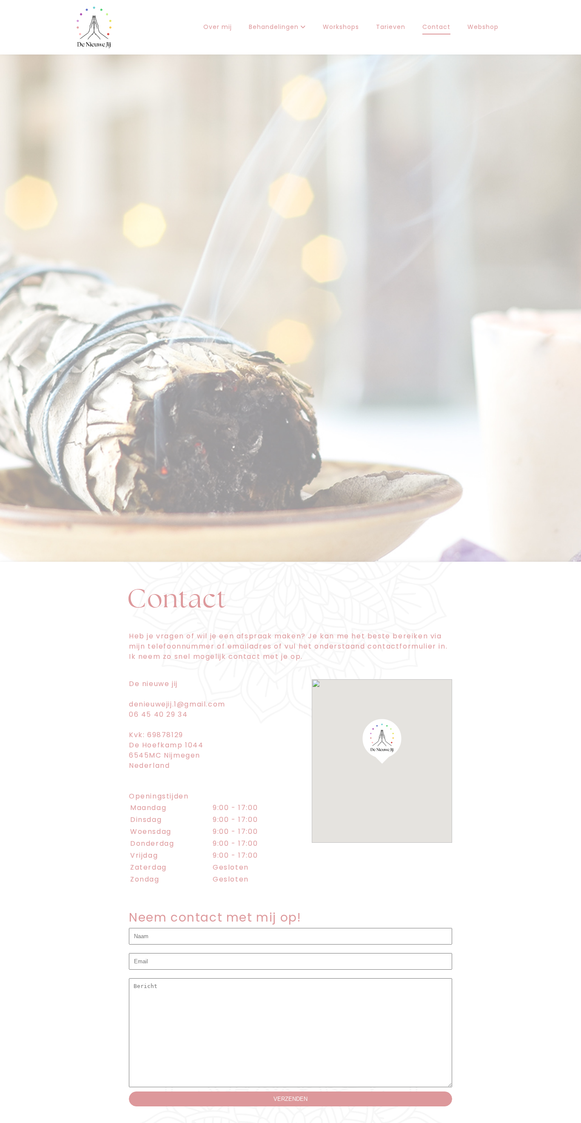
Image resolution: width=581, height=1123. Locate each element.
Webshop (482, 27)
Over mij (217, 27)
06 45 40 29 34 (158, 715)
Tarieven (390, 27)
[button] (382, 741)
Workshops (341, 27)
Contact (436, 27)
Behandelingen (275, 27)
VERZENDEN (290, 1099)
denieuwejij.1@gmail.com (177, 704)
